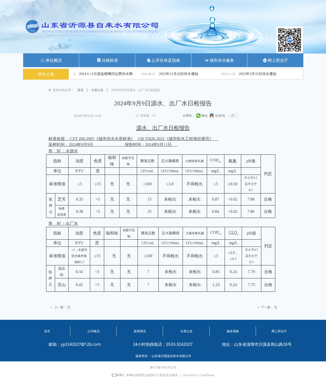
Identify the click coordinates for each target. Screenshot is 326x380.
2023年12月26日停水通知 (168, 74)
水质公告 (97, 90)
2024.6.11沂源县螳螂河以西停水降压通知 (99, 74)
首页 (80, 90)
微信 (204, 115)
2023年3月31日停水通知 (247, 74)
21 (232, 115)
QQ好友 (220, 115)
